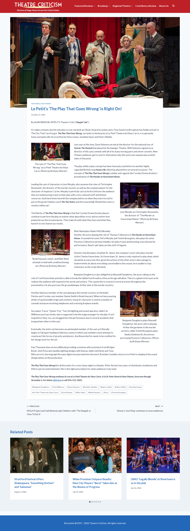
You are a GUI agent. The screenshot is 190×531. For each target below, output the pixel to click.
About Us (164, 6)
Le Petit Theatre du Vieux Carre (45, 392)
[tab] (89, 501)
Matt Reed (80, 392)
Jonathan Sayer (135, 387)
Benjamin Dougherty (40, 387)
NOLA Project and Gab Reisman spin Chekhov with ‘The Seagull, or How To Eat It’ (59, 410)
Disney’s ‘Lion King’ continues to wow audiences (140, 408)
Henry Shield (120, 387)
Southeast (46, 104)
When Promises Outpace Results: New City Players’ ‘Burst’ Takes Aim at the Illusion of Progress (95, 483)
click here (57, 380)
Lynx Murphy (66, 392)
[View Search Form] (173, 5)
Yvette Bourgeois (118, 392)
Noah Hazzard (94, 392)
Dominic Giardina (90, 387)
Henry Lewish (106, 387)
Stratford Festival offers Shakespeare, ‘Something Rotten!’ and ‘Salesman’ (34, 483)
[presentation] (36, 455)
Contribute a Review (145, 6)
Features (35, 104)
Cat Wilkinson (58, 387)
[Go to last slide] (14, 469)
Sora (106, 392)
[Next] (176, 469)
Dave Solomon (73, 387)
